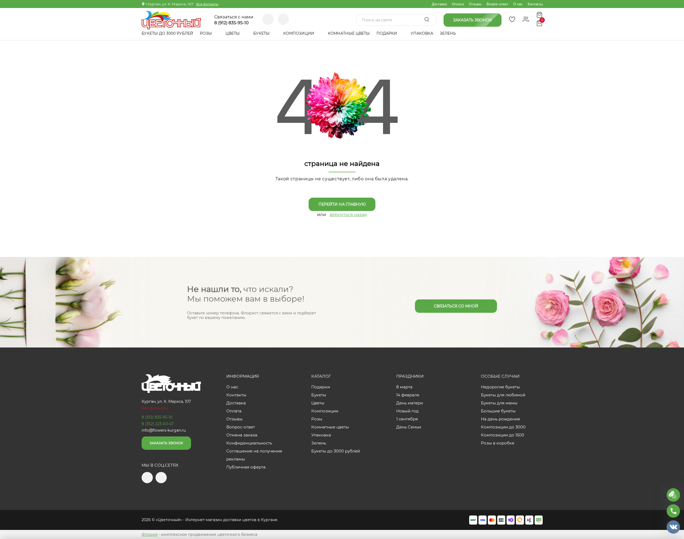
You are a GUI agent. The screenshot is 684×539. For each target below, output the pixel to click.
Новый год (407, 410)
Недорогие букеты (500, 386)
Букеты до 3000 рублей (167, 33)
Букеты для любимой (503, 394)
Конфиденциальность (249, 443)
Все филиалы (207, 4)
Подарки (387, 33)
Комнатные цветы (349, 33)
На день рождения (500, 418)
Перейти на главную (342, 204)
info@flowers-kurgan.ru (164, 430)
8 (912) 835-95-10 (231, 23)
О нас (518, 4)
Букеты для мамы (499, 402)
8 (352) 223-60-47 (157, 423)
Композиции (299, 33)
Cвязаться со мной (456, 306)
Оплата (458, 4)
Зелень (448, 33)
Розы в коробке (497, 443)
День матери (409, 402)
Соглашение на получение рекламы (254, 455)
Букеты (262, 33)
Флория (149, 534)
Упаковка (422, 33)
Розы (206, 33)
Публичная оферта (246, 467)
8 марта (404, 386)
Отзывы (475, 4)
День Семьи (408, 426)
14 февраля (407, 394)
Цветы (233, 33)
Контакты (535, 4)
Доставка (439, 4)
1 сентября (407, 418)
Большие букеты (498, 410)
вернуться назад (348, 214)
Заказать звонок (166, 443)
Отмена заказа (241, 435)
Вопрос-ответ (497, 4)
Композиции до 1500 (502, 435)
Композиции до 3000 (503, 426)
